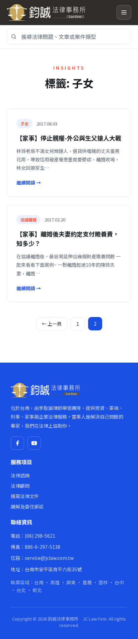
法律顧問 (20, 485)
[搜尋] (14, 36)
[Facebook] (17, 443)
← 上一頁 (52, 323)
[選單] (124, 12)
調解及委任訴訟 (27, 506)
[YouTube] (34, 443)
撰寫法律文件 (25, 496)
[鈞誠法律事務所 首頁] (59, 12)
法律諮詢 (20, 475)
